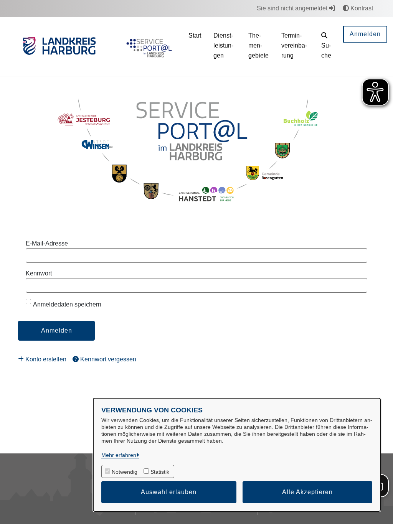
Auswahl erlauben (168, 492)
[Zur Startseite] (147, 47)
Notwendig (124, 472)
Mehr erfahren (118, 455)
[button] (326, 46)
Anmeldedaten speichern (67, 304)
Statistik (159, 472)
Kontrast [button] (361, 8)
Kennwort (39, 273)
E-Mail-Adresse (47, 243)
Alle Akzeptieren (307, 492)
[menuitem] (42, 359)
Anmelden (365, 34)
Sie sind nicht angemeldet (293, 8)
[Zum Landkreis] (59, 47)
